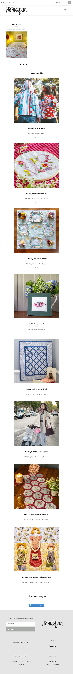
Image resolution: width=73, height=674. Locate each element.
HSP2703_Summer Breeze (36, 128)
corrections (52, 646)
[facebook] (20, 64)
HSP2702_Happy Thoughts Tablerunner (36, 514)
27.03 (36, 137)
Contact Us (52, 662)
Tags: (7, 64)
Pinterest (21, 665)
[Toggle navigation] (65, 10)
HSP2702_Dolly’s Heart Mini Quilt (36, 389)
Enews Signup (12, 2)
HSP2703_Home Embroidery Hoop (36, 194)
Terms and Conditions (52, 665)
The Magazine (4, 2)
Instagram (28, 662)
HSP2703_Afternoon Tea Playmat (36, 259)
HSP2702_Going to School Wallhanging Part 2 (36, 577)
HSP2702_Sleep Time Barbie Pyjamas (36, 452)
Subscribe (11, 629)
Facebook (15, 662)
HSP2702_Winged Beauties (36, 324)
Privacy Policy (52, 668)
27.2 (36, 333)
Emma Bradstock (14, 29)
